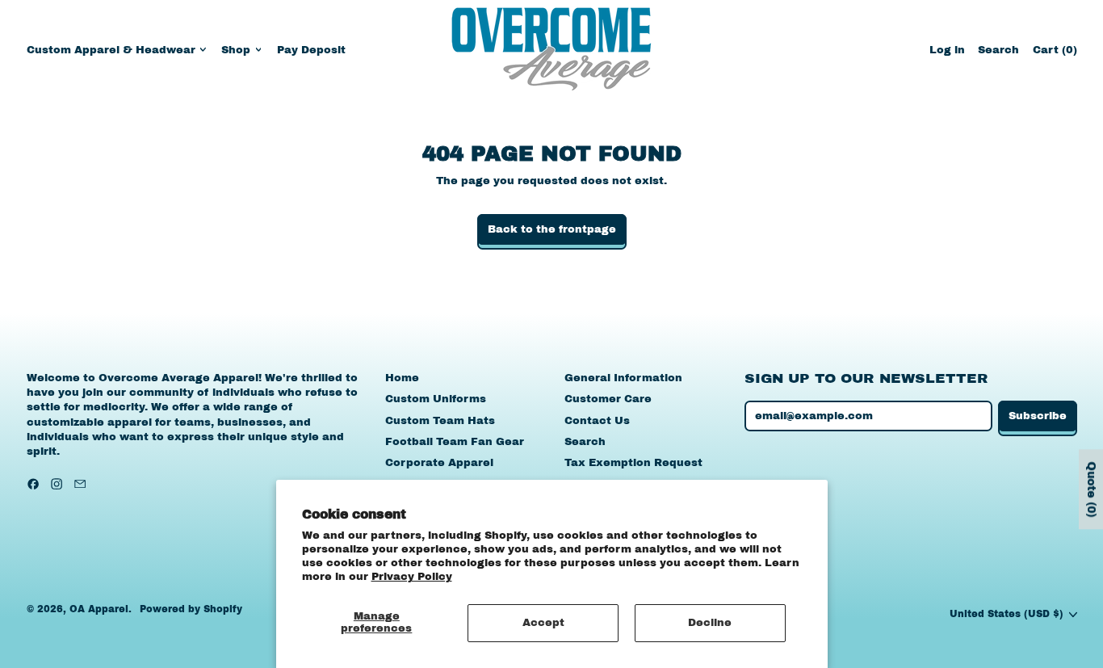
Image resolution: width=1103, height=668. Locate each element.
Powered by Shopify (191, 609)
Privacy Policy (411, 576)
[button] (998, 49)
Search (585, 441)
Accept (543, 622)
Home (402, 378)
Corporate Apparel (439, 462)
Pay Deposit (311, 50)
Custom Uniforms (435, 399)
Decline (710, 622)
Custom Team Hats (440, 420)
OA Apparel (98, 609)
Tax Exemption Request (633, 462)
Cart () (1054, 53)
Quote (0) (1091, 489)
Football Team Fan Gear (454, 441)
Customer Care (608, 399)
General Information (623, 378)
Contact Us (597, 420)
